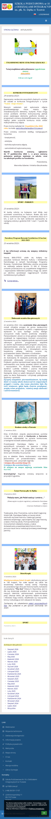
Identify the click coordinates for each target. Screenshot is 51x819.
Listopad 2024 (13, 696)
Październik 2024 (14, 698)
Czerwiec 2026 (13, 654)
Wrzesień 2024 (13, 701)
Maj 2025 (11, 683)
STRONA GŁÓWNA (11, 30)
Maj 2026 (11, 656)
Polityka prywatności (13, 744)
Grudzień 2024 (13, 693)
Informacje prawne (13, 740)
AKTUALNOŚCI (26, 30)
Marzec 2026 (12, 661)
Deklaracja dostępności (14, 735)
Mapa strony (10, 752)
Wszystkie (11, 708)
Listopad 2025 (13, 671)
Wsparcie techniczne (13, 731)
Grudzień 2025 (13, 669)
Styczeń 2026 (12, 666)
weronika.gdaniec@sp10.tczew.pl (29, 128)
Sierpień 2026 (12, 649)
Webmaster (10, 727)
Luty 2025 (11, 691)
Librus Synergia (11, 769)
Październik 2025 (14, 674)
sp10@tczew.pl (11, 786)
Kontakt (8, 761)
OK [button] (44, 813)
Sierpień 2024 (12, 703)
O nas (7, 757)
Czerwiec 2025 (13, 681)
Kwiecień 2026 (13, 659)
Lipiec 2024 (11, 706)
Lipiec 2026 (11, 652)
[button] (35, 14)
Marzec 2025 (12, 688)
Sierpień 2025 (12, 679)
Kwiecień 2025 (13, 686)
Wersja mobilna (11, 765)
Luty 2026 (11, 664)
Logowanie (44, 14)
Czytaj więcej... (13, 281)
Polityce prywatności (36, 809)
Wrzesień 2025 (13, 676)
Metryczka (9, 748)
